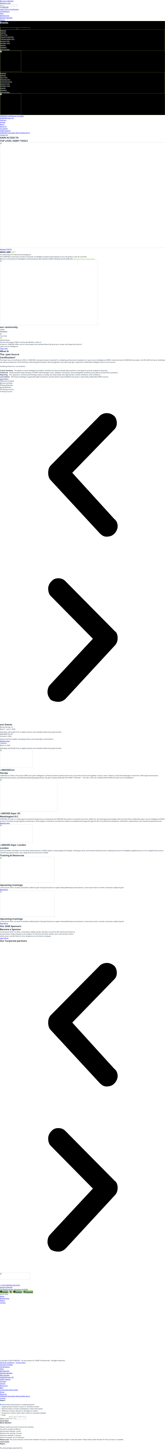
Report (6, 1421)
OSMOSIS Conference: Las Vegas (12, 116)
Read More (4, 890)
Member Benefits (6, 18)
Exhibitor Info (5, 43)
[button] (82, 475)
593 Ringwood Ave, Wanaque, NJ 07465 (14, 1289)
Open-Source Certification (9, 9)
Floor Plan (3, 35)
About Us (3, 127)
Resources (4, 1386)
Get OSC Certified (6, 1365)
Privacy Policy (21, 1363)
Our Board (4, 129)
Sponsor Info (5, 41)
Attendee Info (5, 80)
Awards (3, 45)
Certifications (5, 11)
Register (3, 31)
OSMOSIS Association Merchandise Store (15, 133)
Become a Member (7, 1)
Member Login (5, 3)
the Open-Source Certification (84, 259)
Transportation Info (7, 39)
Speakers (3, 47)
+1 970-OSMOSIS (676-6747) (10, 1285)
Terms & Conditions (7, 1363)
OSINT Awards (5, 131)
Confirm (7, 1442)
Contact (3, 1303)
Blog (1, 1388)
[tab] (8, 28)
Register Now (5, 823)
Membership (4, 16)
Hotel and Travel (6, 82)
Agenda (3, 33)
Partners (3, 120)
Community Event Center (9, 1390)
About (2, 124)
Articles (2, 122)
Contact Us (4, 135)
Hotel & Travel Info (7, 37)
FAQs (2, 14)
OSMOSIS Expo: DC (7, 118)
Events (2, 20)
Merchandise (5, 50)
